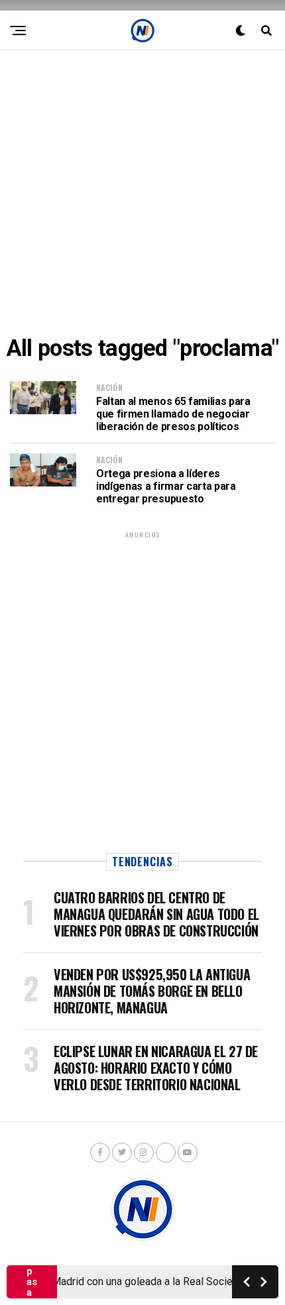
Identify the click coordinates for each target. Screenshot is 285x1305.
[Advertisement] (142, 192)
